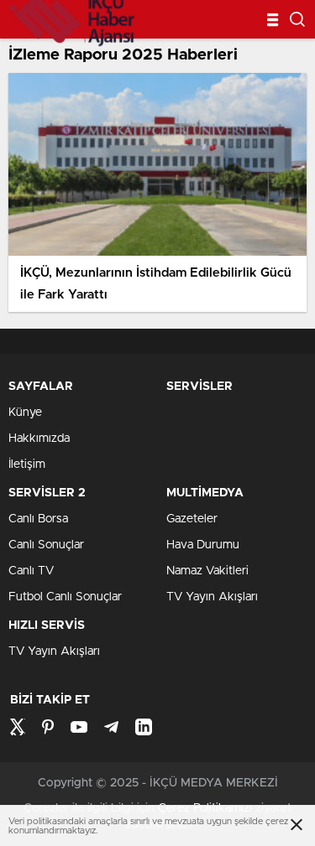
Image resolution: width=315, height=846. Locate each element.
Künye (25, 412)
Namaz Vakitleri (207, 571)
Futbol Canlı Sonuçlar (65, 597)
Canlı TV (31, 571)
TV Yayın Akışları (212, 597)
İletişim (26, 464)
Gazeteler (192, 519)
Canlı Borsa (38, 519)
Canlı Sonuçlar (46, 545)
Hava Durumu (202, 545)
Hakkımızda (39, 438)
